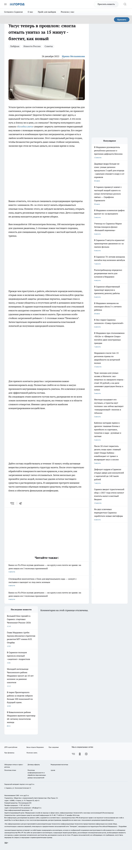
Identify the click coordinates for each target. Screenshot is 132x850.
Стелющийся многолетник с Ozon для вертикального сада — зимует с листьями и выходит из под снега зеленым (42, 582)
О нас (30, 12)
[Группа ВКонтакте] (73, 754)
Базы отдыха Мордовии (35, 747)
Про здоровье (54, 747)
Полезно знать (32, 753)
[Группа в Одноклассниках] (80, 754)
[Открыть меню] (5, 4)
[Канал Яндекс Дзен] (86, 754)
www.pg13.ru (29, 784)
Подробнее (123, 826)
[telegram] (21, 503)
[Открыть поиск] (124, 4)
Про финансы (9, 753)
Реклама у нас (67, 12)
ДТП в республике (10, 747)
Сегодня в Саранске (13, 12)
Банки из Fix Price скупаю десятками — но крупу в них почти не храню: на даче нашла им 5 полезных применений (45, 568)
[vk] (12, 503)
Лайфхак (14, 46)
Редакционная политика (59, 764)
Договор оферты (34, 764)
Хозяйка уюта (25, 126)
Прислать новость (106, 4)
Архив (53, 770)
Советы (49, 46)
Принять (121, 19)
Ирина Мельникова (73, 56)
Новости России (32, 46)
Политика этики (10, 770)
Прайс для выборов (47, 12)
